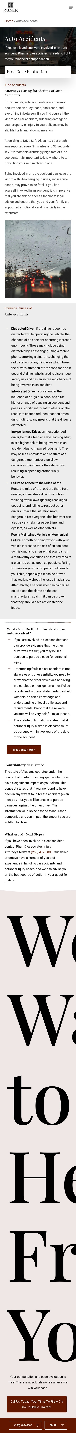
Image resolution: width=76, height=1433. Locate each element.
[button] (71, 7)
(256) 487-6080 (41, 852)
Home (9, 21)
